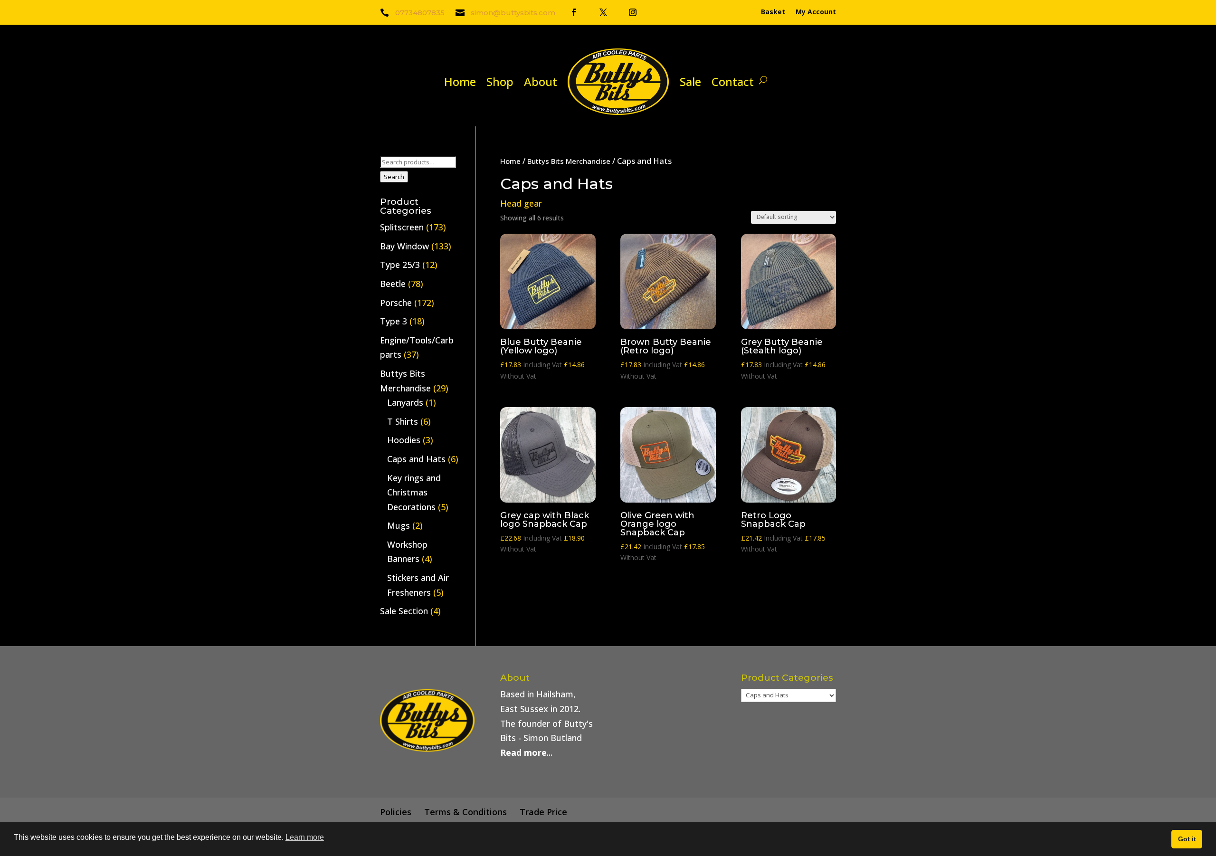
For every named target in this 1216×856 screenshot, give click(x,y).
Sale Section (404, 611)
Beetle (393, 283)
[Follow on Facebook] (573, 12)
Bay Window (404, 246)
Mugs (398, 525)
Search (394, 176)
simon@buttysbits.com (513, 12)
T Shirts (402, 421)
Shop (499, 81)
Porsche (396, 302)
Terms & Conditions (465, 812)
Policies (395, 812)
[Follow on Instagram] (632, 12)
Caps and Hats (416, 459)
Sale (690, 81)
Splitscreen (402, 227)
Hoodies (403, 440)
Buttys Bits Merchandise (568, 161)
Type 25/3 (400, 264)
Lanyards (405, 402)
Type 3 (393, 321)
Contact (733, 81)
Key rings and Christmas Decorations (414, 492)
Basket (773, 12)
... (526, 752)
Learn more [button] (304, 837)
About (540, 81)
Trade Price (543, 812)
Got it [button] (1187, 839)
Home (460, 81)
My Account (816, 12)
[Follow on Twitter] (603, 12)
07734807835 (420, 12)
